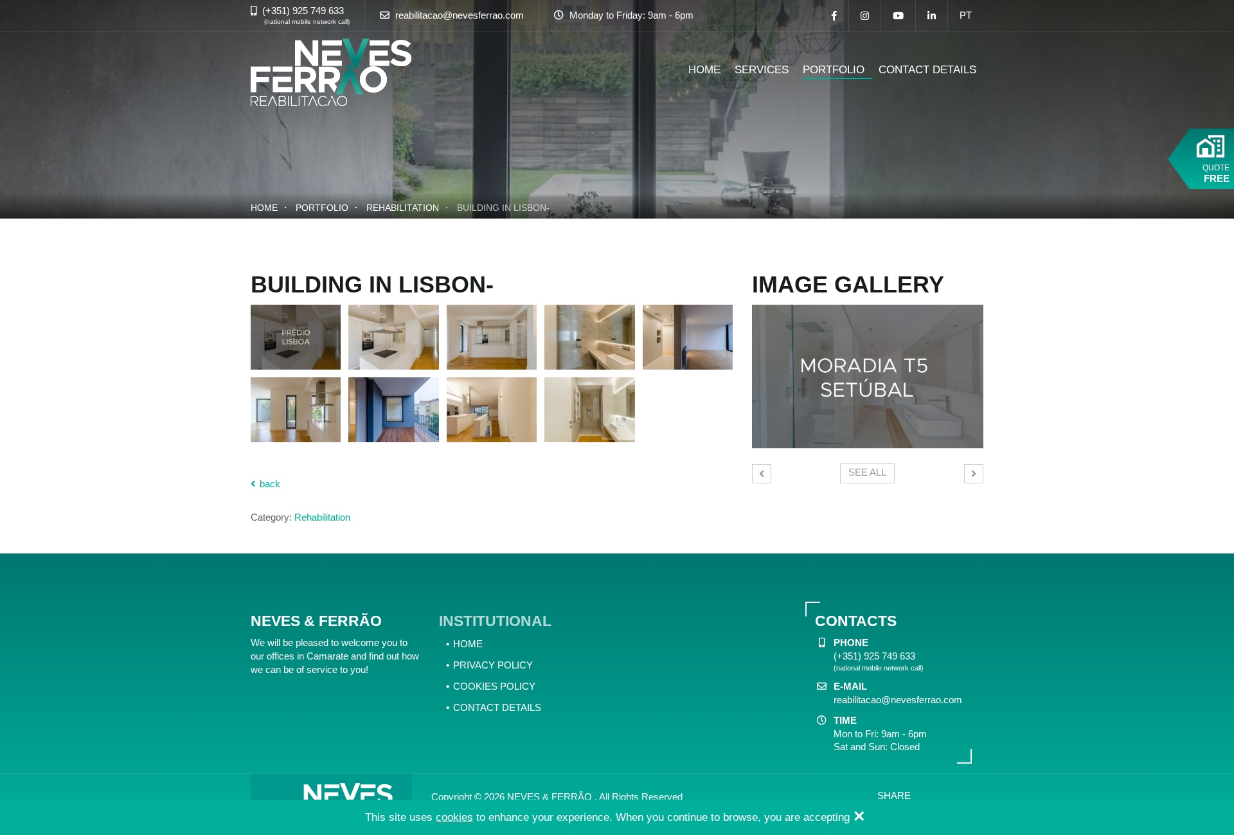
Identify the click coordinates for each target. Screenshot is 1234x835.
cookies (454, 817)
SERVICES (762, 70)
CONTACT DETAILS (927, 70)
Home (264, 207)
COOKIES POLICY (494, 686)
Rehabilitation (402, 207)
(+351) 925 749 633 (303, 10)
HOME (704, 70)
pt (966, 15)
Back (268, 483)
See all (867, 472)
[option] (867, 377)
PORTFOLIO (833, 70)
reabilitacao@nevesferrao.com (459, 15)
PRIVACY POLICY (493, 665)
